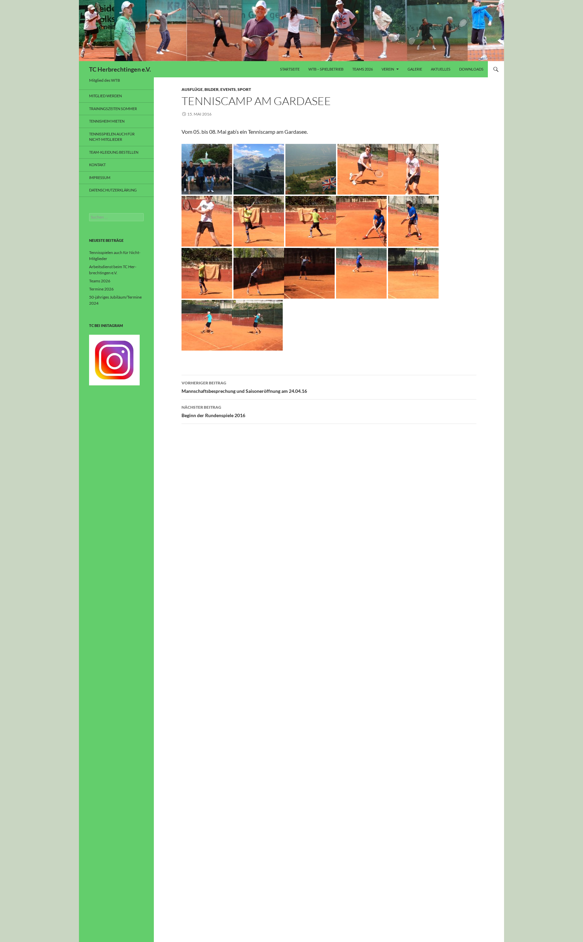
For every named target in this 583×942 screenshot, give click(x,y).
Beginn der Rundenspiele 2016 (213, 411)
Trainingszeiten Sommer (113, 108)
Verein (388, 69)
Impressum (99, 177)
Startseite (290, 69)
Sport (244, 89)
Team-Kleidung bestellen (113, 152)
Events (228, 89)
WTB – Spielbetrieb (325, 69)
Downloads (471, 69)
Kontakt (97, 164)
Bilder (211, 89)
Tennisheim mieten (106, 121)
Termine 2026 (101, 288)
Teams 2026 (362, 69)
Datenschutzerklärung (113, 190)
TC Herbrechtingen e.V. (120, 69)
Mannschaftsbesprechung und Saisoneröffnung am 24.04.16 (244, 387)
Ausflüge (192, 89)
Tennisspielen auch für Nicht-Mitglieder (112, 137)
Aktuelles (440, 69)
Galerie (415, 69)
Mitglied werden (105, 96)
